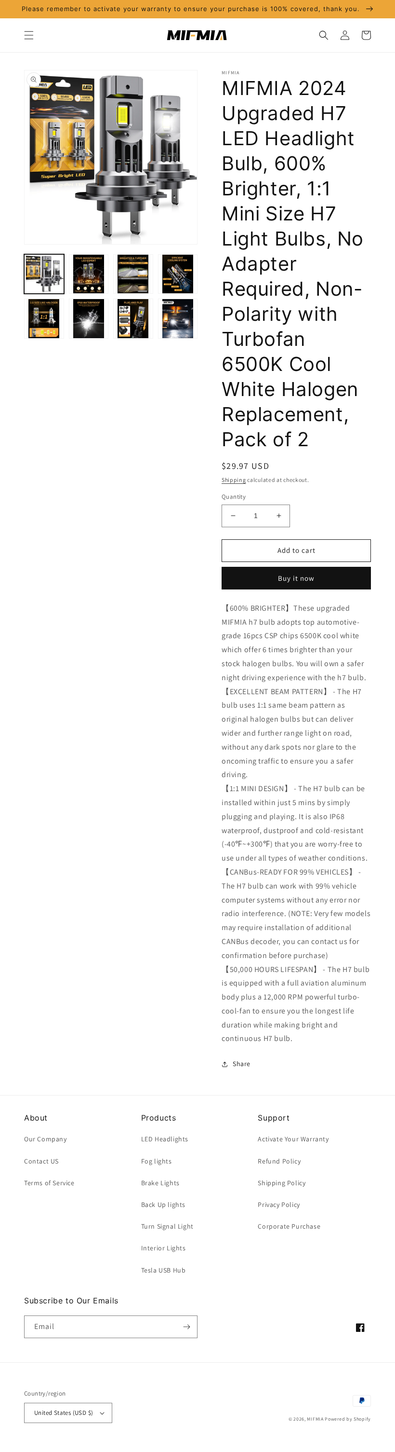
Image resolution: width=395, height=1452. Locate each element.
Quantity (234, 497)
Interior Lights (163, 1248)
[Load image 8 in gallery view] (178, 319)
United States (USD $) (63, 1413)
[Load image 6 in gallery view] (89, 319)
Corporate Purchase (289, 1226)
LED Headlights (164, 1139)
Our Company (45, 1139)
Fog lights (156, 1161)
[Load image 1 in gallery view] (44, 274)
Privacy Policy (279, 1204)
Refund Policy (279, 1161)
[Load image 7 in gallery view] (133, 319)
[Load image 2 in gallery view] (89, 274)
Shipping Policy (281, 1182)
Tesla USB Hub (163, 1270)
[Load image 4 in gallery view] (178, 274)
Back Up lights (163, 1204)
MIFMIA (315, 1419)
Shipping (234, 479)
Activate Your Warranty (293, 1139)
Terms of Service (49, 1182)
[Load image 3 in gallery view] (133, 274)
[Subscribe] (186, 1326)
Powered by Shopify (348, 1419)
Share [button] (241, 1063)
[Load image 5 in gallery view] (44, 319)
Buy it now (296, 578)
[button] (29, 35)
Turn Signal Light (167, 1226)
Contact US (41, 1161)
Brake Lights (160, 1182)
